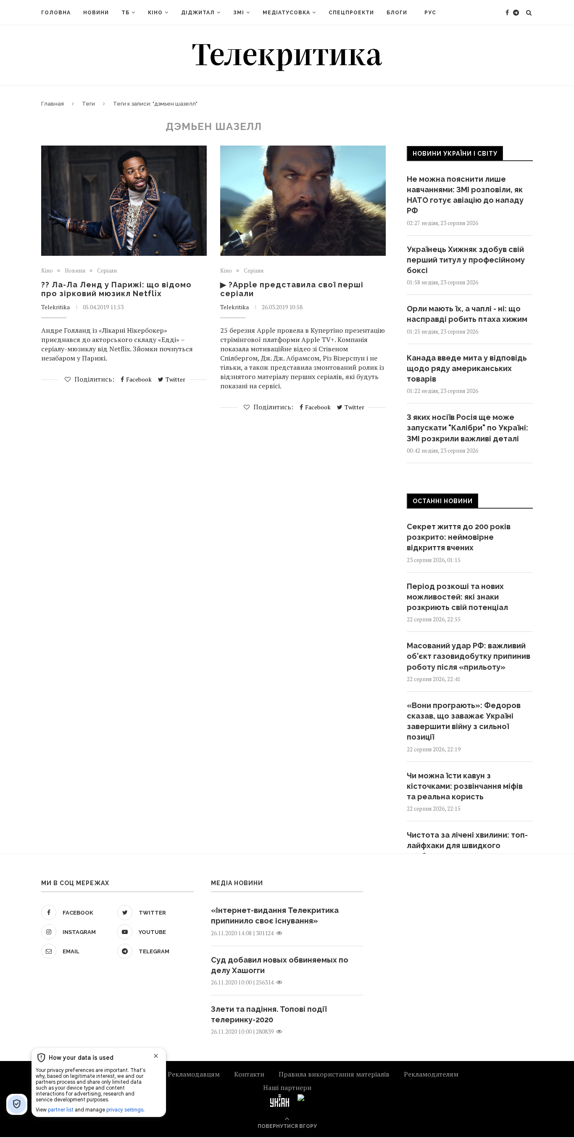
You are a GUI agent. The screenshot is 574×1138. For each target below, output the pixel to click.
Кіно (155, 13)
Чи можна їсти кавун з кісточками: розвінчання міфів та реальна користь (465, 786)
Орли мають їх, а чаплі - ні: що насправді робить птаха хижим (467, 314)
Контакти (249, 1074)
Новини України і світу (455, 153)
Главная (52, 104)
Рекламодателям (431, 1074)
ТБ (125, 13)
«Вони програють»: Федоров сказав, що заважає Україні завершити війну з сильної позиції (464, 721)
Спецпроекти (351, 13)
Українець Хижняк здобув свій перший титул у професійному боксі (466, 260)
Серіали (107, 271)
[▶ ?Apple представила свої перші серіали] (303, 201)
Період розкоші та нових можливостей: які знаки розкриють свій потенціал (457, 597)
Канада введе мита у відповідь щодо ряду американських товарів (467, 368)
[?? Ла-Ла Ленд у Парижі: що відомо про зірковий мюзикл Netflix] (124, 201)
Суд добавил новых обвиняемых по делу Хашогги (279, 965)
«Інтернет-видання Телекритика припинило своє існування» (275, 915)
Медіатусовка (286, 13)
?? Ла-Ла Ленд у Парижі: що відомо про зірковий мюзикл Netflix (116, 289)
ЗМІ (238, 13)
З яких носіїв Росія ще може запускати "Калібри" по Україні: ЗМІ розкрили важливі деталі (467, 428)
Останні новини (443, 501)
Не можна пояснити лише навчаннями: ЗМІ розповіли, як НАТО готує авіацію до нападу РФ (465, 195)
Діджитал (198, 13)
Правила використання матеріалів (334, 1074)
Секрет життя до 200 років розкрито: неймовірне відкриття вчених (459, 537)
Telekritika (55, 307)
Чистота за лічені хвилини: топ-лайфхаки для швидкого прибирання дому (467, 845)
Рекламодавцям (194, 1074)
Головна (56, 13)
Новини (96, 13)
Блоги (397, 13)
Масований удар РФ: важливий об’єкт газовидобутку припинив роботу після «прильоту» (468, 656)
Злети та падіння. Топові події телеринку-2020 (268, 1014)
